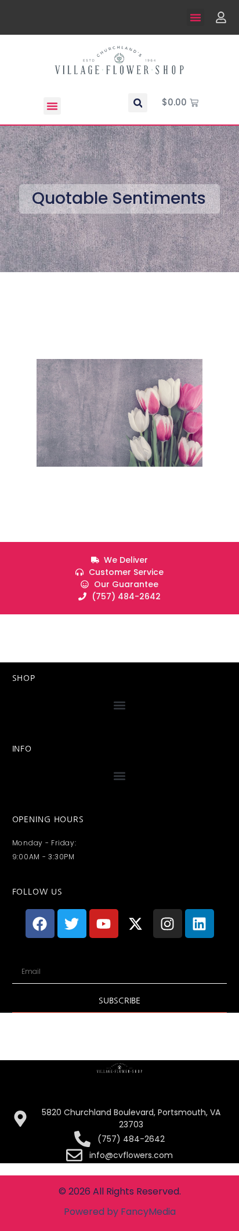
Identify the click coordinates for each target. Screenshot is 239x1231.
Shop (23, 678)
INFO (22, 749)
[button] (195, 17)
